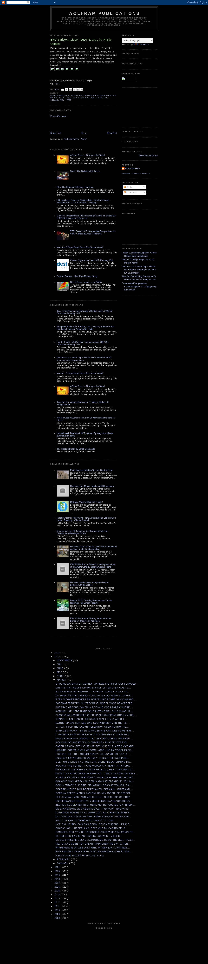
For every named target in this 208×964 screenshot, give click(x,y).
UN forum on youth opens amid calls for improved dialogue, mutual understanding (93, 547)
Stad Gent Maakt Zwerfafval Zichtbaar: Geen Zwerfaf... (95, 731)
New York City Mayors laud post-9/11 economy (92, 486)
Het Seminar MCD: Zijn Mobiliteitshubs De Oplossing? (93, 797)
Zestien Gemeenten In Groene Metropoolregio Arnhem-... (96, 805)
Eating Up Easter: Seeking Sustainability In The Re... (92, 723)
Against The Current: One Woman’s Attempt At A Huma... (94, 766)
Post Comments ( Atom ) (75, 139)
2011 (57, 906)
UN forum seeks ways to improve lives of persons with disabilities (89, 583)
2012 (57, 902)
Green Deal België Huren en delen (80, 855)
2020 (57, 871)
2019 (57, 875)
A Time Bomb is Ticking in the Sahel (87, 155)
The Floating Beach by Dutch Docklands (76, 449)
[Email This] (66, 89)
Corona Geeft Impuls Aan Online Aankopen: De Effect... (94, 793)
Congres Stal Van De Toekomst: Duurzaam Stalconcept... (95, 832)
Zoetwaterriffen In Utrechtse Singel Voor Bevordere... (95, 703)
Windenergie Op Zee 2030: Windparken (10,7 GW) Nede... (93, 848)
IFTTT (57, 84)
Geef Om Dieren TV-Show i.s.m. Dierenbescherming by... (94, 762)
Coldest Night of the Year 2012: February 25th (91, 260)
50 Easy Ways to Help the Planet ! (86, 502)
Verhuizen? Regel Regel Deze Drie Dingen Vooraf (80, 247)
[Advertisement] (69, 124)
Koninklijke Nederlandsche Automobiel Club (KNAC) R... (94, 711)
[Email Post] (62, 89)
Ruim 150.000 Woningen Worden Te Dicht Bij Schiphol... (93, 758)
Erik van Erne (132, 168)
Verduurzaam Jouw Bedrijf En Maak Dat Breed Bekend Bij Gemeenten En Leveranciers (139, 269)
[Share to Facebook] (78, 89)
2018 (57, 879)
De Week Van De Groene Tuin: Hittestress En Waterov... (94, 695)
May (60, 672)
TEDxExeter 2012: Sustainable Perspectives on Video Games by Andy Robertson (92, 232)
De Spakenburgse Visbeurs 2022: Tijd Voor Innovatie (92, 809)
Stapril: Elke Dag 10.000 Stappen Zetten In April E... (92, 719)
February (64, 859)
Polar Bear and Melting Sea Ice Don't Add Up (91, 470)
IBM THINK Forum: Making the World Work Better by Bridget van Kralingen (90, 619)
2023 (57, 652)
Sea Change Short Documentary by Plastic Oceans (91, 742)
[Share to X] (74, 89)
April (61, 676)
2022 (57, 656)
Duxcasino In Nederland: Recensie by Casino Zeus (90, 828)
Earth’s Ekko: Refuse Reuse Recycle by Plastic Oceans (95, 746)
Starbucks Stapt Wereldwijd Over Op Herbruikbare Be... (95, 777)
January (63, 863)
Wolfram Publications (104, 13)
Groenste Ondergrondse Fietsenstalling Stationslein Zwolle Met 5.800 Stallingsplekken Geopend (86, 217)
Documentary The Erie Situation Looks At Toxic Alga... (94, 785)
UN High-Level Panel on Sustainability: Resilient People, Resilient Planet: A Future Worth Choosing (83, 201)
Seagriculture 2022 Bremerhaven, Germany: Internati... (94, 789)
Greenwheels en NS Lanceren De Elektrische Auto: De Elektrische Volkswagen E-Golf (82, 532)
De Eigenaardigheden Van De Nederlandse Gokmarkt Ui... (95, 769)
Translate (144, 44)
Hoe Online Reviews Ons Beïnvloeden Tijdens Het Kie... (94, 824)
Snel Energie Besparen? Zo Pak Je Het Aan (85, 820)
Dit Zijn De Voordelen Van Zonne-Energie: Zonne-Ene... (93, 816)
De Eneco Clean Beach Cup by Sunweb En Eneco (89, 836)
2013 (57, 898)
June (60, 668)
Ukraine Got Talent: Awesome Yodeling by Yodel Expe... (95, 750)
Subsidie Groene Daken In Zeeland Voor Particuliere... (94, 707)
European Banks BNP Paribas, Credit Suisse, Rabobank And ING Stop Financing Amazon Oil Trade (85, 327)
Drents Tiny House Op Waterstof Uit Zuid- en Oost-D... (93, 688)
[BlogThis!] (70, 89)
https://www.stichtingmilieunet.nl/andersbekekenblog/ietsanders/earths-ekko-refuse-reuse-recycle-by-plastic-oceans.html (83, 97)
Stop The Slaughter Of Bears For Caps (75, 187)
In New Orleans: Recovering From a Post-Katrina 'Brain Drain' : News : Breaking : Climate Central (86, 519)
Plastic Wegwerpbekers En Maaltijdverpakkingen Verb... (96, 715)
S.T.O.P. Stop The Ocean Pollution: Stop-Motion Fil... (92, 727)
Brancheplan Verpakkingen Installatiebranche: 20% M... (95, 781)
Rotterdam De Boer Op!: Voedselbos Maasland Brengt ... (95, 801)
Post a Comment (58, 116)
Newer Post (55, 133)
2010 (57, 910)
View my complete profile (136, 173)
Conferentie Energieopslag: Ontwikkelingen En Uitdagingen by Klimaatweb (139, 286)
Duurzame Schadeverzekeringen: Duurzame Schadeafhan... (97, 773)
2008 (57, 918)
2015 (57, 891)
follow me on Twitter (148, 155)
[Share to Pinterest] (81, 89)
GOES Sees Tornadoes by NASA (86, 282)
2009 (57, 914)
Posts (129, 187)
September (65, 660)
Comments (131, 192)
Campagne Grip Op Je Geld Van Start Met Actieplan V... (94, 734)
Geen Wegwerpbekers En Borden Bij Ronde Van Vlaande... (96, 699)
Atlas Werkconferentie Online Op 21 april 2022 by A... (93, 691)
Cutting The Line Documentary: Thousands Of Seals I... (94, 754)
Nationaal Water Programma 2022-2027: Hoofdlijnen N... (94, 812)
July (60, 664)
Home (84, 133)
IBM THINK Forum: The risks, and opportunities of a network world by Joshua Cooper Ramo (92, 565)
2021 (57, 867)
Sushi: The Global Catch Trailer (85, 171)
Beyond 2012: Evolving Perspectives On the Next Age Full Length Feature (91, 601)
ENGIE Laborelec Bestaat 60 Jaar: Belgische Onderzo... (94, 738)
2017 (57, 883)
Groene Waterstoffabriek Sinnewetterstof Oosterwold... (97, 684)
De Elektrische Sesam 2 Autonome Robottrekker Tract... (96, 840)
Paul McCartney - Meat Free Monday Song (77, 276)
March (62, 680)
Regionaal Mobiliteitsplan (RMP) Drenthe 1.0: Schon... (93, 844)
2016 (57, 887)
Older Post (112, 133)
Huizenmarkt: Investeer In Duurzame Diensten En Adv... (94, 851)
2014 (57, 894)
